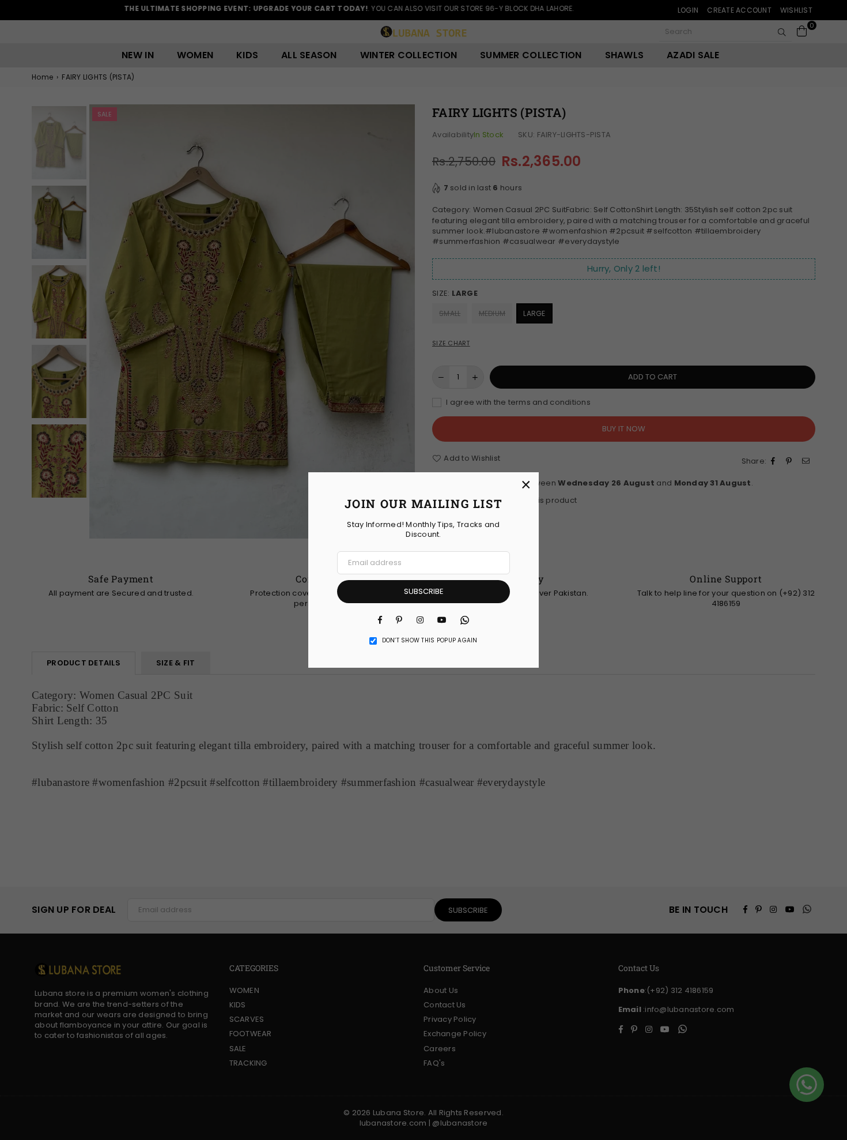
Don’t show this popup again (430, 641)
